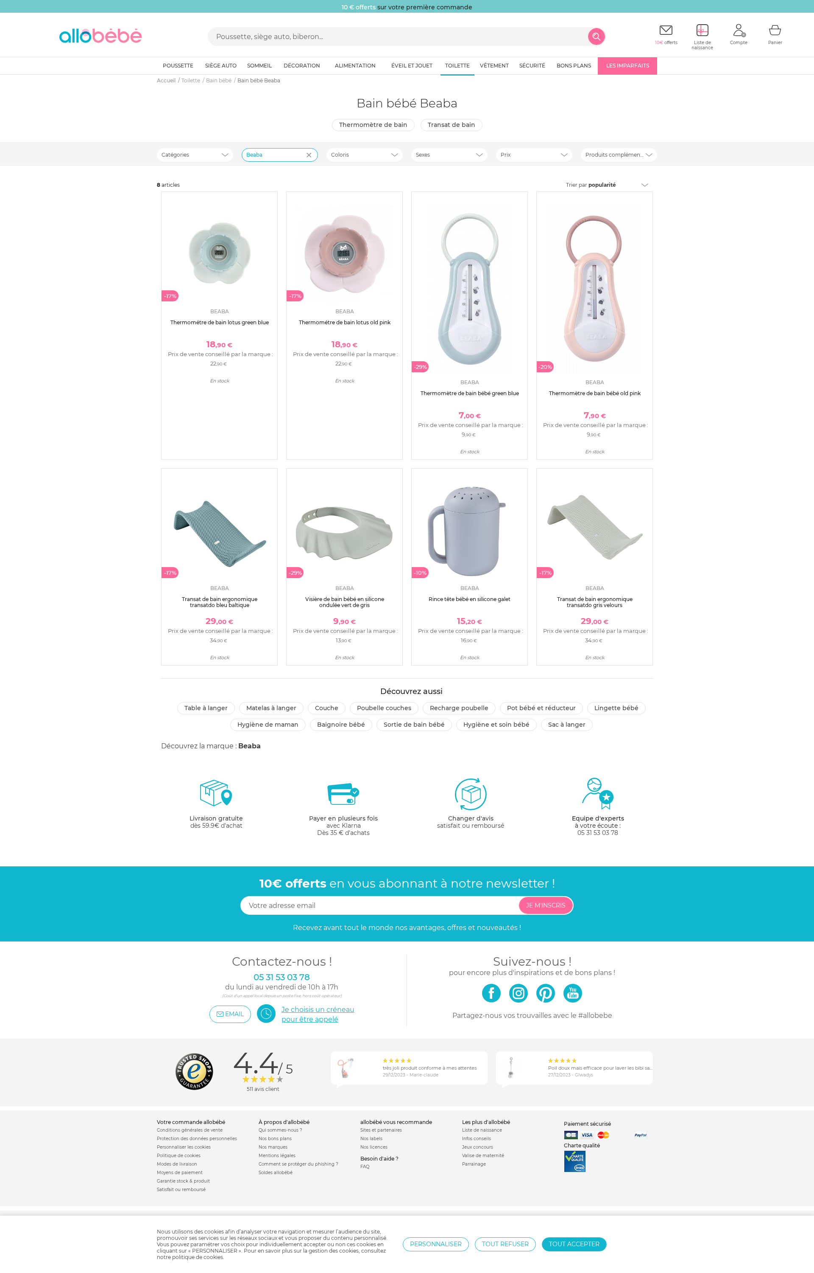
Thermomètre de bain (373, 125)
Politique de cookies (179, 1155)
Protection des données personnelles (197, 1138)
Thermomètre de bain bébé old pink (595, 393)
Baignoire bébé (341, 724)
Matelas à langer (271, 708)
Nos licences (373, 1147)
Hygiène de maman (267, 724)
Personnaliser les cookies (184, 1147)
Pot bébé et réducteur (541, 708)
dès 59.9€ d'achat (216, 822)
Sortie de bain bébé (414, 724)
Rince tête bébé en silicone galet (469, 599)
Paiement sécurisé (587, 1124)
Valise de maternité (483, 1155)
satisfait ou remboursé (470, 822)
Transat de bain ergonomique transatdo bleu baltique (219, 602)
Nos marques (273, 1147)
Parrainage (474, 1164)
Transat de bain (451, 125)
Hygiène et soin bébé (496, 724)
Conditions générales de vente (190, 1130)
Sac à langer (566, 724)
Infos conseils (476, 1138)
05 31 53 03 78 (597, 833)
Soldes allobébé (276, 1172)
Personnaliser (436, 1244)
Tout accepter (574, 1244)
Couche (326, 708)
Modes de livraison (177, 1164)
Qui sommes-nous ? (280, 1130)
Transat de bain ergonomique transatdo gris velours (595, 602)
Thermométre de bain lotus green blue (219, 322)
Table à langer (206, 708)
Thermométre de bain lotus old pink (344, 322)
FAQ (364, 1166)
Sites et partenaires (381, 1130)
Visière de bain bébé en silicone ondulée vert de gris (344, 602)
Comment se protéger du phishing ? (298, 1164)
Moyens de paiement (180, 1172)
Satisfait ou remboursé (181, 1189)
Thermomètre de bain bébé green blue (470, 393)
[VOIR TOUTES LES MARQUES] (310, 160)
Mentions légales (277, 1155)
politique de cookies (197, 1257)
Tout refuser (505, 1244)
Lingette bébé (616, 708)
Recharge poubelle (459, 708)
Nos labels (371, 1138)
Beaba (254, 155)
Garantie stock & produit (183, 1181)
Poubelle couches (384, 708)
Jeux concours (477, 1147)
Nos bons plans (275, 1138)
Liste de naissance (482, 1130)
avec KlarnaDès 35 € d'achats (343, 826)
